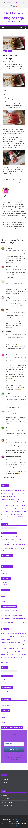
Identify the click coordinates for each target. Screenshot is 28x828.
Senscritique (4, 573)
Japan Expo (4, 502)
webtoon (20, 516)
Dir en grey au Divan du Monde (15, 183)
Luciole (3, 599)
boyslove (14, 493)
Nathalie (3, 601)
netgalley (3, 511)
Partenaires (4, 782)
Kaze (22, 502)
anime (20, 490)
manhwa (15, 508)
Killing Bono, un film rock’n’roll (12, 179)
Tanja (13, 61)
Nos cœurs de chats (12, 537)
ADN (2, 490)
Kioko (21, 100)
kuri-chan (3, 596)
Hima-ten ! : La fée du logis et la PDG (15, 2)
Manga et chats (9, 508)
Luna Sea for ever (5, 585)
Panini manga (22, 511)
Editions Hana (15, 499)
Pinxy (8, 298)
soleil (6, 514)
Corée (22, 494)
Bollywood (7, 494)
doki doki (3, 499)
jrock (16, 502)
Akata (5, 490)
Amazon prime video (12, 490)
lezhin (10, 505)
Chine (19, 494)
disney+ (23, 496)
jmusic (13, 502)
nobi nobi (11, 511)
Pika (2, 514)
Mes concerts (4, 779)
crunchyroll (5, 496)
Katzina (3, 594)
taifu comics (11, 514)
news (7, 511)
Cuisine (5, 51)
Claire (8, 394)
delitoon (20, 496)
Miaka (8, 440)
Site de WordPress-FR (7, 805)
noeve (16, 511)
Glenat (21, 499)
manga (19, 505)
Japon (10, 51)
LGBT (13, 505)
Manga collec (4, 570)
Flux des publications (7, 799)
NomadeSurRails (5, 544)
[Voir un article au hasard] (25, 27)
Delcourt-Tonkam (14, 496)
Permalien (23, 250)
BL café (3, 559)
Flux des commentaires (7, 802)
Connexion (4, 795)
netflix (20, 508)
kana (19, 502)
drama (8, 499)
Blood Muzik (4, 582)
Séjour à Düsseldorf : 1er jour (14, 542)
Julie (7, 411)
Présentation (4, 786)
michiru (9, 248)
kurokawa (6, 505)
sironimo (9, 332)
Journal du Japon (5, 561)
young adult (5, 519)
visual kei (18, 514)
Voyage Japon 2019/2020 (13, 516)
